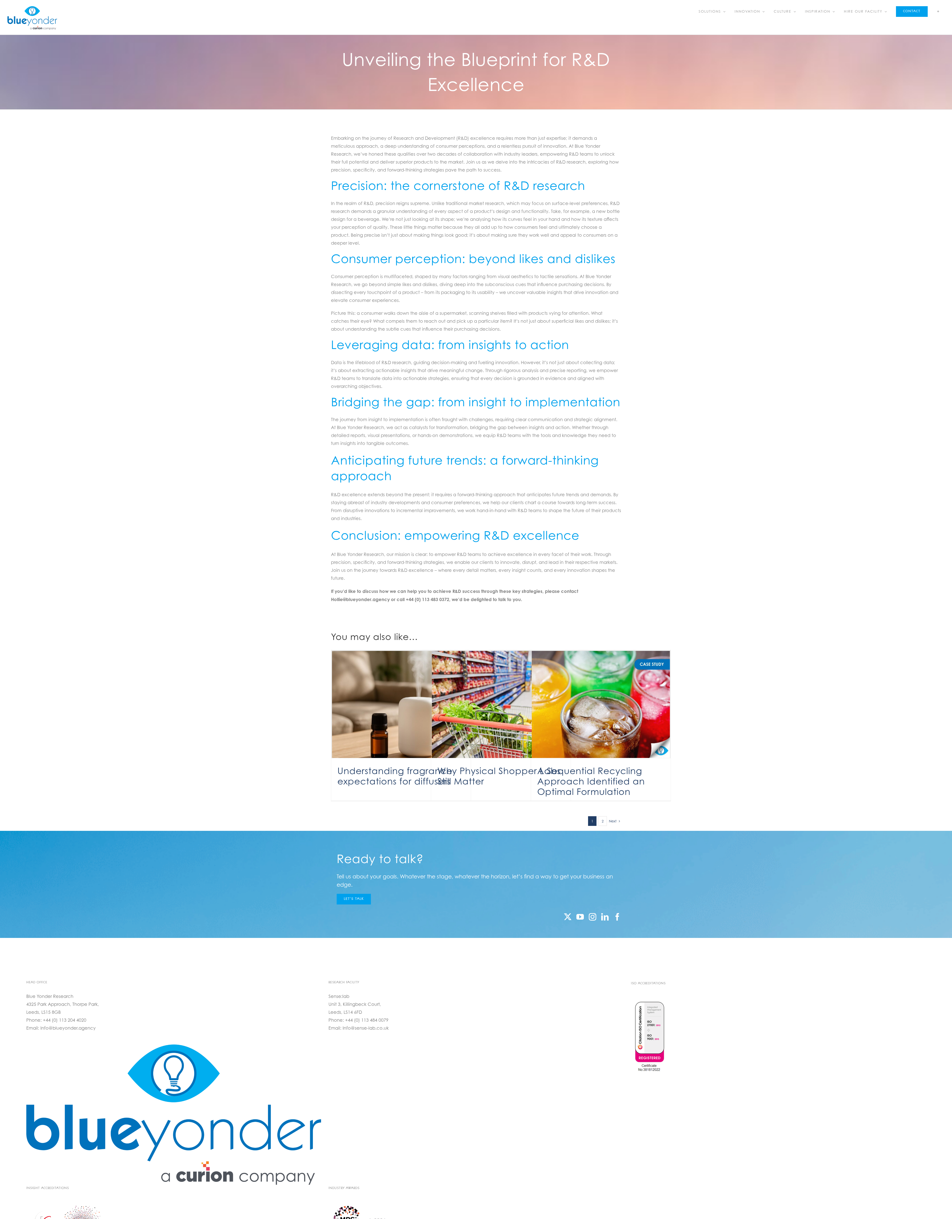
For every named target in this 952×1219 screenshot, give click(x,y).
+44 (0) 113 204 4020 (64, 1020)
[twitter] (567, 917)
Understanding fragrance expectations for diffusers (394, 775)
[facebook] (617, 917)
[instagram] (592, 917)
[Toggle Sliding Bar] (938, 11)
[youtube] (580, 917)
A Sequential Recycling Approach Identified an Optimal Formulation (591, 781)
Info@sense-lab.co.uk (366, 1028)
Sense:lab (338, 996)
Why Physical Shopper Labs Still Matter (499, 775)
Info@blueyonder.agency (68, 1028)
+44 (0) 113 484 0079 (366, 1020)
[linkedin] (605, 917)
